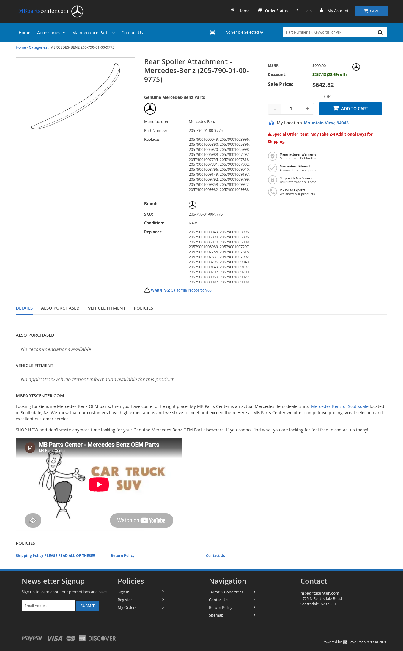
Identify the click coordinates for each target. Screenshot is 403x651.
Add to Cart (354, 108)
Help (307, 10)
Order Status (276, 10)
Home (243, 10)
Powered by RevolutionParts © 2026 (354, 641)
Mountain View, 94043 (326, 123)
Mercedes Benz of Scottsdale (340, 406)
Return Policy (123, 555)
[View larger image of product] (75, 95)
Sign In (124, 592)
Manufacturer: (156, 121)
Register (125, 599)
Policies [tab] (143, 308)
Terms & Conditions (226, 592)
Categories (38, 47)
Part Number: (156, 130)
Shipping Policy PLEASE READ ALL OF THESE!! (55, 555)
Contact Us (215, 555)
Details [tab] (24, 308)
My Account (338, 10)
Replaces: (152, 139)
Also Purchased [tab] (60, 308)
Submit (88, 605)
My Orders (127, 607)
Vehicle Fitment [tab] (106, 308)
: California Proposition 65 (181, 290)
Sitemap (216, 615)
